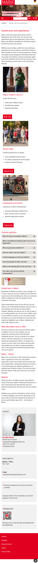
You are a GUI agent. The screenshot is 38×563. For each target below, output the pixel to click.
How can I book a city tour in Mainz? (14, 252)
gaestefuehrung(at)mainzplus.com (15, 474)
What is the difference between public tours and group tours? (18, 242)
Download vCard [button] (9, 446)
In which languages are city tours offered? (16, 257)
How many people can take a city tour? (15, 262)
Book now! (7, 117)
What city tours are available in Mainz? (15, 236)
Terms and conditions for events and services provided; (18, 486)
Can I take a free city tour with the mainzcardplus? (13, 272)
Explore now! (8, 225)
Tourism (4, 23)
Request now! (8, 171)
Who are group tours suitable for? (13, 248)
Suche (29, 18)
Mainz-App (8, 509)
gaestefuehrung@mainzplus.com (14, 442)
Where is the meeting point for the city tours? (17, 266)
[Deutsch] (35, 1)
